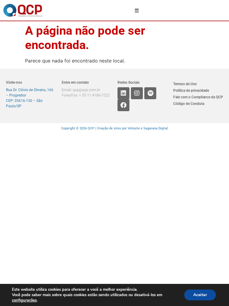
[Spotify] (150, 93)
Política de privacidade (191, 90)
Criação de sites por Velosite (118, 128)
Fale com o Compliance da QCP (198, 97)
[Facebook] (123, 105)
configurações (24, 300)
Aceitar (200, 295)
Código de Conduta (188, 104)
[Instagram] (137, 93)
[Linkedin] (123, 93)
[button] (136, 10)
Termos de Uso (185, 84)
